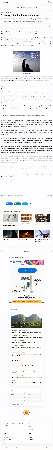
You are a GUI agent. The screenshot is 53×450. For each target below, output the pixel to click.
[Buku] (31, 7)
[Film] (28, 7)
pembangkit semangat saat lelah (42, 224)
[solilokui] (26, 330)
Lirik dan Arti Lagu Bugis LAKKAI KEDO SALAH (24, 342)
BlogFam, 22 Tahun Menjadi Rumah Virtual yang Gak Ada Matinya (25, 371)
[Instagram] (9, 423)
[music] (23, 330)
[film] (24, 352)
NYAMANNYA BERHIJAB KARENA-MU (41, 240)
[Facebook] (4, 423)
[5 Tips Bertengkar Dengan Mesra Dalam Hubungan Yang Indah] (10, 218)
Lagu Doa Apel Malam (17, 361)
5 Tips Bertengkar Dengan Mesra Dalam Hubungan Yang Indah (10, 225)
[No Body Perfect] (10, 234)
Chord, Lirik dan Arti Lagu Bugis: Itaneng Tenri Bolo (24, 366)
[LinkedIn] (21, 423)
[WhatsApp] (6, 425)
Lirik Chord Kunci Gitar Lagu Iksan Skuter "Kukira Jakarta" (26, 382)
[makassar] (28, 335)
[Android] (35, 7)
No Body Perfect (6, 240)
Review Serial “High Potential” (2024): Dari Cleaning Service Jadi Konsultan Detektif (27, 354)
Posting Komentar (26, 251)
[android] (27, 364)
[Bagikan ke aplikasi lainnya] (30, 203)
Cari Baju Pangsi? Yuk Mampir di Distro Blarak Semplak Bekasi (27, 377)
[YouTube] (17, 423)
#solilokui (10, 199)
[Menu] (26, 448)
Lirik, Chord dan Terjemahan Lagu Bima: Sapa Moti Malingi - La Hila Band (27, 348)
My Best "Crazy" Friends (25, 224)
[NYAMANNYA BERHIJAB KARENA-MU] (42, 234)
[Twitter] (13, 423)
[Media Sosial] (23, 7)
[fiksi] (23, 352)
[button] (51, 2)
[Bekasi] (27, 375)
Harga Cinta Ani (23, 240)
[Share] (36, 448)
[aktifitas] (23, 359)
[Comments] (46, 448)
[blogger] (27, 369)
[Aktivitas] (17, 7)
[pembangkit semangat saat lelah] (42, 218)
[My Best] (26, 218)
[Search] (49, 2)
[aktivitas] (24, 335)
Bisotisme (5, 2)
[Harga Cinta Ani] (26, 234)
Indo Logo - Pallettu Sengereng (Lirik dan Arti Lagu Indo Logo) (26, 332)
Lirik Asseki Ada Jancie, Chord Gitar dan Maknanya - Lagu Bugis (27, 337)
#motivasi (4, 199)
